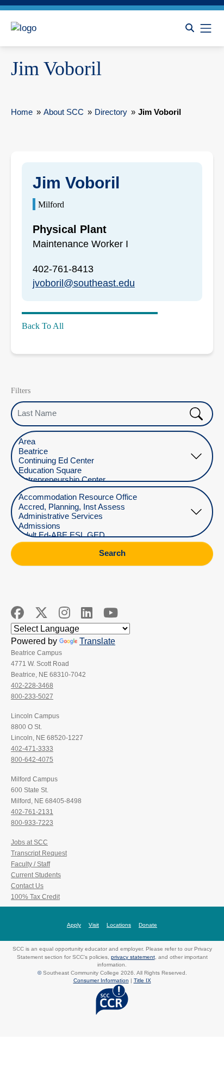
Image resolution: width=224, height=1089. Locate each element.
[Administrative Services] (103, 516)
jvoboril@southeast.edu (84, 283)
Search (112, 553)
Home (22, 112)
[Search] (189, 28)
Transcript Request (39, 853)
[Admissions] (103, 526)
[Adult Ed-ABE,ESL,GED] (103, 535)
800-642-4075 (32, 759)
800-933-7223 (32, 823)
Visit (94, 925)
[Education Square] (103, 470)
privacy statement (133, 957)
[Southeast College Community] (60, 28)
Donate (148, 925)
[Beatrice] (103, 451)
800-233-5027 (32, 696)
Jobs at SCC (29, 842)
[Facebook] (17, 612)
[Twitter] (41, 612)
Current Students (36, 875)
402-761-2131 (32, 812)
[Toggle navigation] (205, 28)
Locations (119, 925)
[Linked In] (86, 612)
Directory (111, 112)
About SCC (63, 112)
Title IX (142, 980)
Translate (97, 641)
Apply (74, 925)
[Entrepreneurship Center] (103, 480)
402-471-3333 (32, 748)
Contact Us (27, 886)
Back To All (43, 326)
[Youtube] (110, 612)
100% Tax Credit (35, 897)
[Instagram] (64, 612)
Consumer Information (101, 980)
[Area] (103, 441)
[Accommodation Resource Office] (103, 497)
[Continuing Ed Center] (103, 461)
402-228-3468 (32, 685)
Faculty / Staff (30, 864)
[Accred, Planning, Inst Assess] (103, 507)
